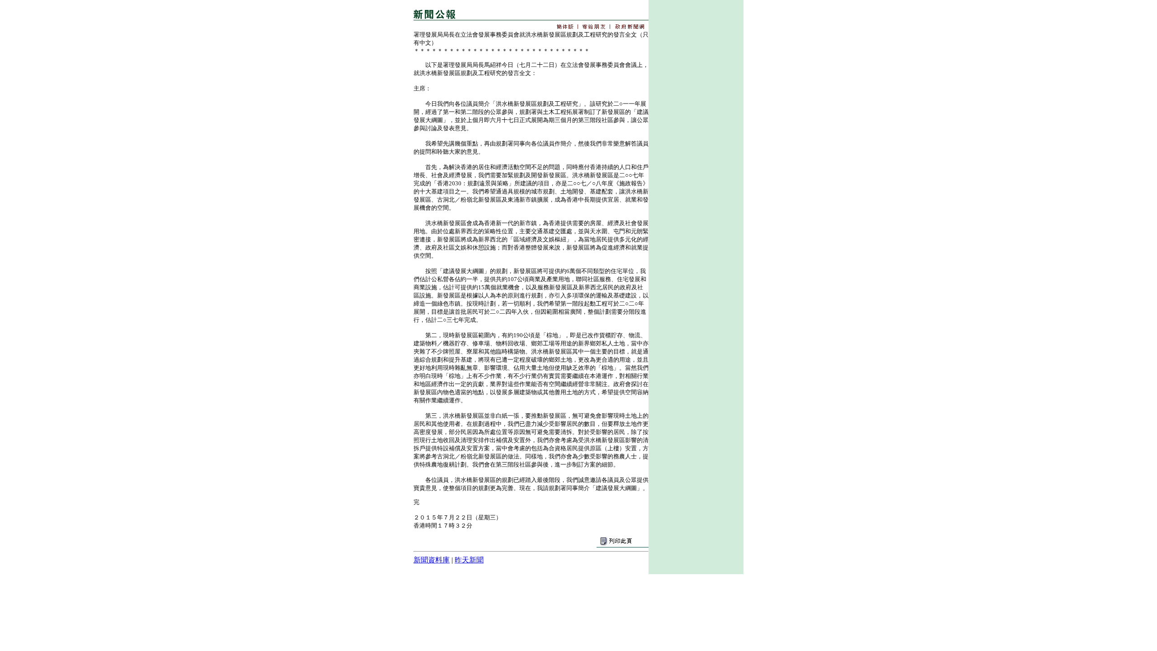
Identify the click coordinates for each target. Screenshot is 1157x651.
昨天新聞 (469, 560)
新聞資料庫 (432, 560)
